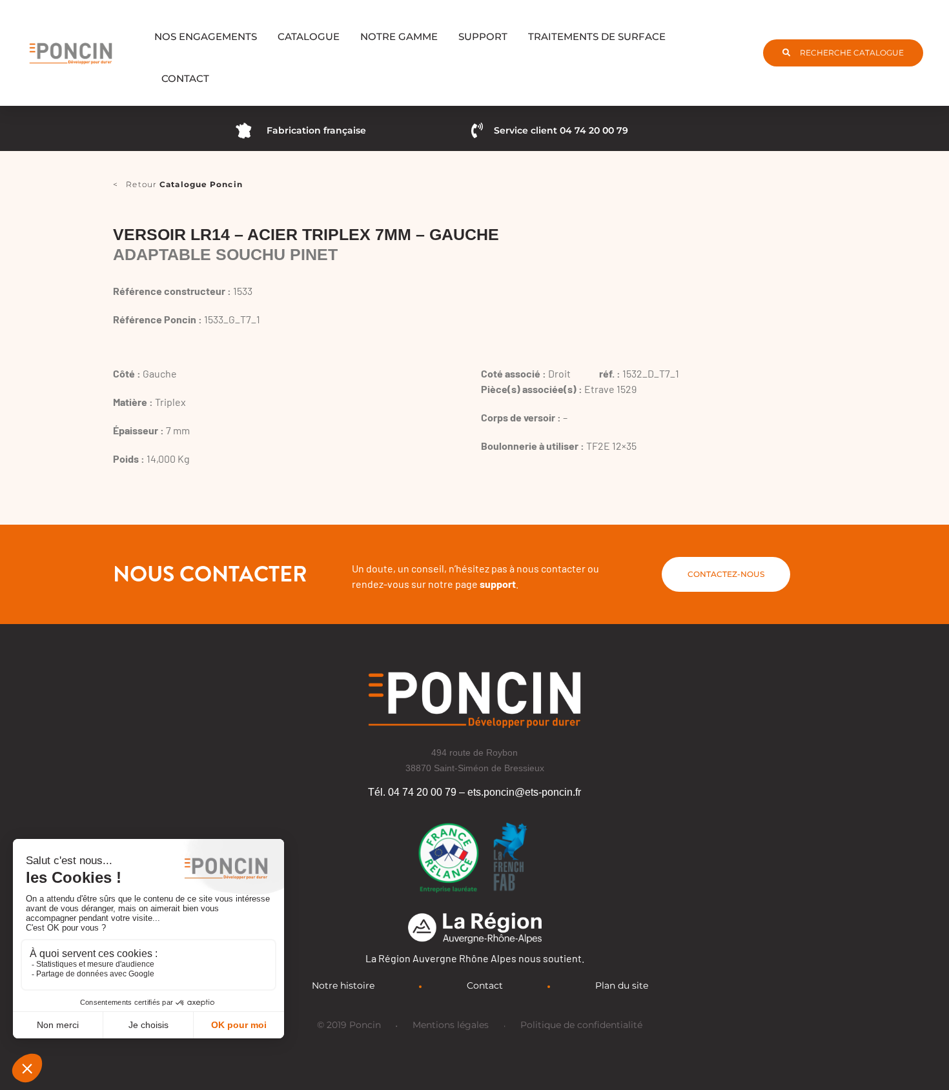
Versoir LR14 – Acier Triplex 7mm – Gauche (306, 234)
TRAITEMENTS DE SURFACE (597, 36)
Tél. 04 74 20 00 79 (412, 792)
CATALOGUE (309, 36)
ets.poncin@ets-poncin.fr (524, 792)
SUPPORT (482, 36)
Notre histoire (343, 985)
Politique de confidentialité (581, 1025)
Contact (485, 985)
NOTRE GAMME (399, 36)
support (498, 584)
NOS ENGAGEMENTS (205, 36)
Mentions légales (451, 1025)
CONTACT (185, 78)
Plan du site (621, 985)
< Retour (178, 184)
